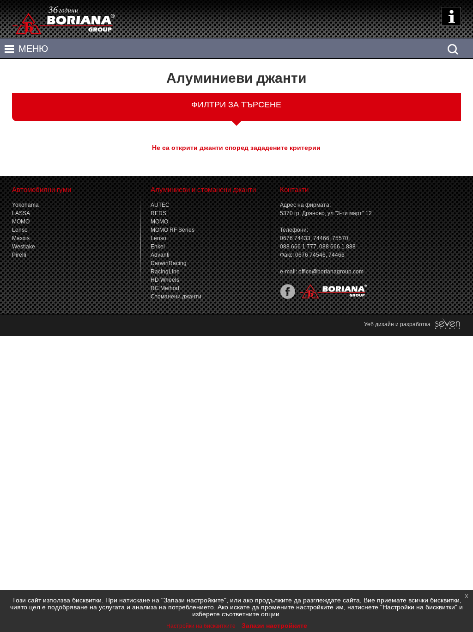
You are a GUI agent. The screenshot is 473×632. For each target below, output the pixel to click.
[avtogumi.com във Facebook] (287, 297)
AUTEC (160, 205)
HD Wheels (165, 280)
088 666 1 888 (337, 246)
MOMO (21, 221)
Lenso (20, 230)
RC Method (165, 288)
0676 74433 (295, 238)
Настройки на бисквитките (201, 626)
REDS (158, 213)
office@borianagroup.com (331, 271)
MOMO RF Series (172, 230)
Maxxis (21, 238)
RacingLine (165, 271)
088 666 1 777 (298, 246)
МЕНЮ (33, 48)
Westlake (23, 246)
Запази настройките (274, 625)
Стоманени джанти (176, 296)
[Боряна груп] (331, 297)
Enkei (158, 246)
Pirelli (19, 255)
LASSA (21, 213)
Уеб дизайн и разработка (399, 324)
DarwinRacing (169, 263)
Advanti (160, 255)
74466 (321, 238)
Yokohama (25, 205)
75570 (340, 238)
